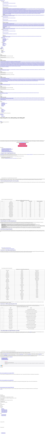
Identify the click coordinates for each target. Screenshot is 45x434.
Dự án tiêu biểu (2, 111)
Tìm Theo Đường (7, 66)
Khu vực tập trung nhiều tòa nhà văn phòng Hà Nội (6, 380)
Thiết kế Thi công (3, 51)
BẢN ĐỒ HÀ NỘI (22, 142)
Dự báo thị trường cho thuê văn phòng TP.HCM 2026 (7, 387)
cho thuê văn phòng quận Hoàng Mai (6, 353)
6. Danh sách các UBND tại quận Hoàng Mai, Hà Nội (6, 151)
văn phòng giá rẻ (40, 354)
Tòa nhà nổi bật (2, 102)
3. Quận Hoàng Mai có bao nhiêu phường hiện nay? (6, 149)
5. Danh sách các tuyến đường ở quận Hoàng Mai (6, 150)
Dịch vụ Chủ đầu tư (3, 110)
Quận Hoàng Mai (2, 154)
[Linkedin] (1, 365)
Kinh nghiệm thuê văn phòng (4, 103)
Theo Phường (7, 22)
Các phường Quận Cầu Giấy (4, 358)
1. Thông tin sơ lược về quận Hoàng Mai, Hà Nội (6, 148)
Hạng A (1, 66)
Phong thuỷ (2, 105)
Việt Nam (2, 47)
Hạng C (4, 66)
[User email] (2, 365)
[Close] (1, 54)
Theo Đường (6, 81)
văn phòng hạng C (29, 354)
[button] (2, 1)
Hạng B (3, 66)
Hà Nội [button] (2, 50)
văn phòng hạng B (21, 354)
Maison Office (5, 355)
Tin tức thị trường (3, 104)
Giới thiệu (2, 109)
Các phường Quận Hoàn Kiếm (4, 359)
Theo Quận (4, 14)
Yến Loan (1, 121)
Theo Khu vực (4, 35)
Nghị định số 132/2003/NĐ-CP (30, 154)
